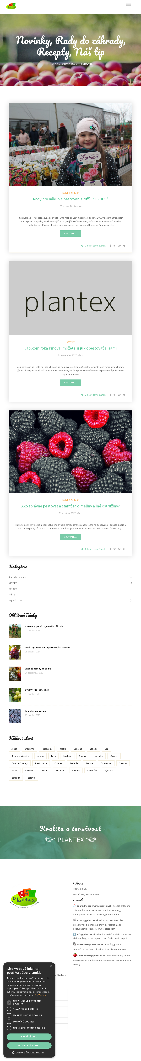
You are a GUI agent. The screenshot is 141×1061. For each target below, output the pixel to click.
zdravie (31, 777)
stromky (60, 770)
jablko (62, 748)
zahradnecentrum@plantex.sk (94, 905)
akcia (14, 748)
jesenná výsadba (21, 756)
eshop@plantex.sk (87, 920)
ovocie (114, 756)
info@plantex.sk (86, 934)
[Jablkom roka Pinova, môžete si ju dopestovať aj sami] (70, 297)
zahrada (16, 777)
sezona (123, 763)
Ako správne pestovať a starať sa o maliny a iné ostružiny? (70, 506)
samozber (106, 763)
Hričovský (47, 748)
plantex (58, 763)
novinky (99, 756)
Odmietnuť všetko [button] (29, 1045)
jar (106, 748)
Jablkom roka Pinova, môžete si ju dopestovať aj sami (70, 348)
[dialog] (29, 1010)
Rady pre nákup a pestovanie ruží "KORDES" (70, 199)
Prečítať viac (41, 995)
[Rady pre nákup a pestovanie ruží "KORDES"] (70, 144)
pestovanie (41, 763)
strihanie (29, 770)
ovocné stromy (20, 763)
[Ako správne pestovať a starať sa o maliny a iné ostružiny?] (70, 451)
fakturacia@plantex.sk (90, 944)
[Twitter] (114, 245)
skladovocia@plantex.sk (91, 955)
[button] (29, 1052)
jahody (93, 748)
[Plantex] (38, 897)
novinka (83, 756)
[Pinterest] (124, 245)
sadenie (74, 763)
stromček (92, 770)
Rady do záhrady (70, 193)
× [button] (51, 966)
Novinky (70, 342)
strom (45, 770)
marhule (67, 756)
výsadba (109, 770)
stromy (76, 770)
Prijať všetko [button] (29, 1036)
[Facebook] (111, 245)
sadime (89, 763)
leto (53, 756)
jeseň (40, 756)
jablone (78, 748)
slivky (15, 770)
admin (78, 206)
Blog (74, 63)
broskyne (29, 748)
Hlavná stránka (59, 63)
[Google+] (120, 245)
